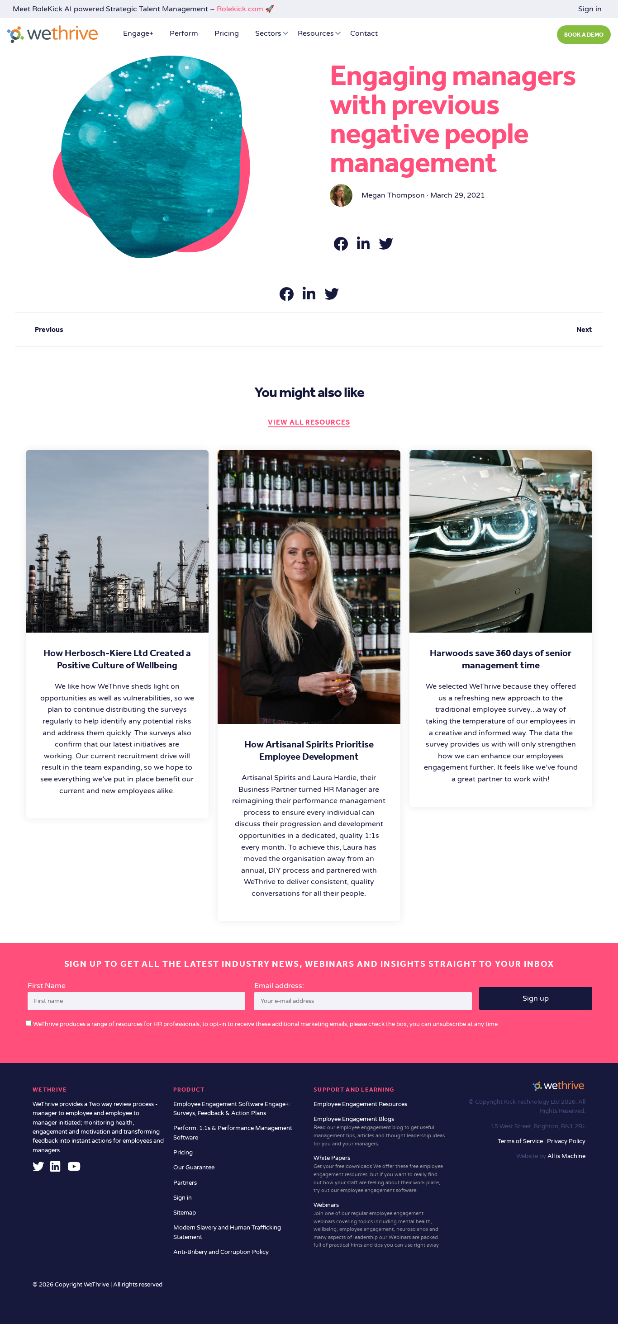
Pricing (226, 33)
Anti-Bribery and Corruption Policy (221, 1252)
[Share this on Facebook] (341, 246)
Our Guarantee (193, 1167)
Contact (364, 33)
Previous (49, 329)
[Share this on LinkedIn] (364, 246)
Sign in (590, 9)
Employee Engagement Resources (360, 1104)
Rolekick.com (240, 9)
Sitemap (184, 1212)
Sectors (268, 33)
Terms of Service (521, 1141)
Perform (184, 33)
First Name (47, 985)
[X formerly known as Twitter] (38, 1169)
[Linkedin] (55, 1169)
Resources (316, 33)
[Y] (74, 1169)
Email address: (279, 985)
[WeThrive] (52, 34)
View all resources (309, 422)
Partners (185, 1183)
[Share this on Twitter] (386, 246)
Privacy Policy (566, 1141)
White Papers (378, 1173)
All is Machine (566, 1156)
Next (584, 329)
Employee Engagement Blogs (379, 1131)
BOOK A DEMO (584, 34)
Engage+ (138, 33)
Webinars (376, 1224)
